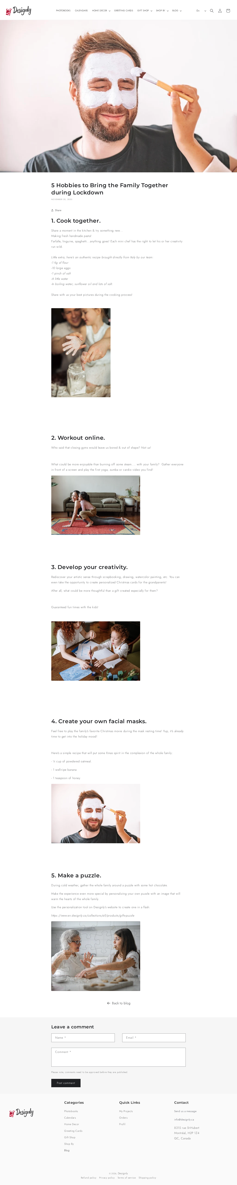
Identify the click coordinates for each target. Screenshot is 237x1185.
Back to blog (121, 1003)
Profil (122, 1124)
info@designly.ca (184, 1119)
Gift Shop (69, 1137)
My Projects (126, 1111)
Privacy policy (107, 1177)
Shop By (69, 1144)
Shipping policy (147, 1177)
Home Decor (71, 1124)
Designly (123, 1173)
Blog (66, 1150)
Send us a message (185, 1111)
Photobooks (71, 1111)
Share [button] (58, 210)
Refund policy (88, 1177)
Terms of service (127, 1177)
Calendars (70, 1118)
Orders (123, 1118)
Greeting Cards (73, 1131)
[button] (101, 10)
